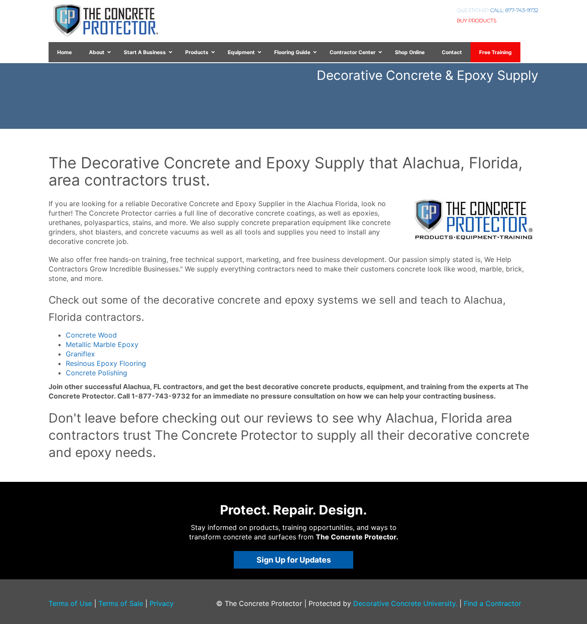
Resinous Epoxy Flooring (106, 363)
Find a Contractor (492, 603)
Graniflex (80, 354)
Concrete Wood (91, 335)
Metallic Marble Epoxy (102, 344)
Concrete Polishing (96, 372)
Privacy (162, 603)
